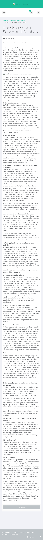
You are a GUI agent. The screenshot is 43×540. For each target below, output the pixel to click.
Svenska (31, 537)
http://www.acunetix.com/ (15, 45)
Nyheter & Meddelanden (17, 20)
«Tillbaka (21, 507)
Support (5, 20)
